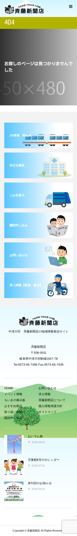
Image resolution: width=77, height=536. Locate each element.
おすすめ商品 (13, 406)
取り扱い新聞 (13, 412)
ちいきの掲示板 (14, 400)
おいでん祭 (35, 436)
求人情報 (44, 394)
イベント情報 (13, 394)
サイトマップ (47, 412)
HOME (8, 388)
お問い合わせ (47, 388)
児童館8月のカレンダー (43, 459)
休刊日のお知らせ (40, 483)
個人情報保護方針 (50, 406)
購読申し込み (13, 418)
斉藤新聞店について (51, 400)
